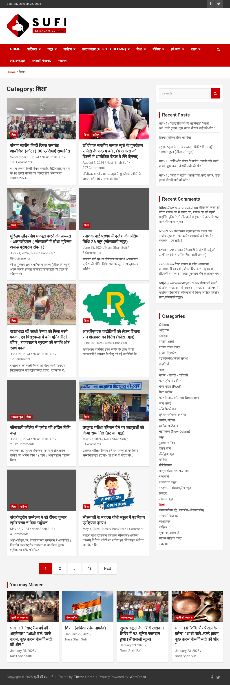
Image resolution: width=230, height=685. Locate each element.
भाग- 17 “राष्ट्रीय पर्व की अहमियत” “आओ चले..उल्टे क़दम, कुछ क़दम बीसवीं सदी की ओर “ (31, 636)
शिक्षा (139, 49)
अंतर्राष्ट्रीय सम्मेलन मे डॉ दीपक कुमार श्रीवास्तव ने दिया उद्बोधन (38, 520)
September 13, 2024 (24, 157)
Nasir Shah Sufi (52, 157)
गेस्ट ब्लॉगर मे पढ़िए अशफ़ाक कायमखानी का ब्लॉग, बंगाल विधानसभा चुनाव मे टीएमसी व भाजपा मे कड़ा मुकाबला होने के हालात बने (189, 269)
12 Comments (20, 359)
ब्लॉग (194, 49)
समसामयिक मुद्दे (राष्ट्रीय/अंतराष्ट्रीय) (181, 510)
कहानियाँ (164, 364)
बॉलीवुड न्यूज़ (166, 454)
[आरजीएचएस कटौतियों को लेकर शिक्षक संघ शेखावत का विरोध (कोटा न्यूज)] (114, 305)
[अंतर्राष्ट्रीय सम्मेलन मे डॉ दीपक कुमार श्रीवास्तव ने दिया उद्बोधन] (41, 490)
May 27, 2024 (92, 439)
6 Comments (92, 444)
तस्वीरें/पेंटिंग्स (167, 420)
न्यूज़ (50, 49)
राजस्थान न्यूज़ (168, 482)
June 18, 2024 (20, 439)
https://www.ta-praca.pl (176, 208)
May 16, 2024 (19, 529)
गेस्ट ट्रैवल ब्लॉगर (170, 381)
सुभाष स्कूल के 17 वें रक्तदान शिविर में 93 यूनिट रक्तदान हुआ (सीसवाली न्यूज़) (142, 633)
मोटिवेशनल (165, 465)
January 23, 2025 (132, 645)
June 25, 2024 (93, 247)
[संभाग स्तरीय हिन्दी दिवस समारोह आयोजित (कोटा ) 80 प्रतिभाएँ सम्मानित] (41, 119)
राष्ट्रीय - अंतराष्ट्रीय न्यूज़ (175, 488)
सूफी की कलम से (169, 533)
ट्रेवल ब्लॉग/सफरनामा (172, 415)
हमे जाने (175, 49)
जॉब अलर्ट (165, 403)
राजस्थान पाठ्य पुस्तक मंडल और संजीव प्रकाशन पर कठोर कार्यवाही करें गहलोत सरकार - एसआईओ (186, 236)
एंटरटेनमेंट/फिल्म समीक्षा (173, 358)
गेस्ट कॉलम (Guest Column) (104, 49)
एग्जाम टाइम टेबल (169, 347)
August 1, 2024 (93, 162)
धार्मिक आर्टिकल (168, 426)
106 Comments (21, 162)
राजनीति (164, 477)
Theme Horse (84, 677)
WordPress (138, 677)
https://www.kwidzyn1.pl (176, 283)
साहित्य (68, 49)
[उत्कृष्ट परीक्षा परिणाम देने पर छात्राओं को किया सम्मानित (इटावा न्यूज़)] (114, 401)
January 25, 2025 (22, 651)
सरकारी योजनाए (41, 61)
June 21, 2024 (20, 354)
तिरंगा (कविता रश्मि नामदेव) (175, 138)
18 (90, 568)
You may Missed (27, 584)
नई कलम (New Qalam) (174, 432)
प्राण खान (165, 448)
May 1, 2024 (91, 529)
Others (164, 325)
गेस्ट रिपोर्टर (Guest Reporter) (179, 398)
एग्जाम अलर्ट (166, 342)
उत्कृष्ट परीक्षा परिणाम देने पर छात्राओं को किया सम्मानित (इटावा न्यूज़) (113, 430)
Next (107, 568)
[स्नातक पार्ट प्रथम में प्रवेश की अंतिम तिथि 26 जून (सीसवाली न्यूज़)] (114, 209)
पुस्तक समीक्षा (167, 443)
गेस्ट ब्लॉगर (165, 392)
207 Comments (94, 168)
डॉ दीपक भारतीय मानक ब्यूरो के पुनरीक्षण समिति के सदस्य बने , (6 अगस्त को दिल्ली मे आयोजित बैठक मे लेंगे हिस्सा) (113, 151)
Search (215, 93)
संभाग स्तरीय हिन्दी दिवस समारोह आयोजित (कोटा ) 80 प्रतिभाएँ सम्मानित (40, 148)
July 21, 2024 (19, 253)
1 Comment (135, 529)
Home (15, 49)
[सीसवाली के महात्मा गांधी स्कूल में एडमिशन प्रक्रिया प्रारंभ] (114, 490)
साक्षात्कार (164, 521)
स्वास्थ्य (62, 61)
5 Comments (92, 253)
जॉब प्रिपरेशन (167, 409)
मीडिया (156, 49)
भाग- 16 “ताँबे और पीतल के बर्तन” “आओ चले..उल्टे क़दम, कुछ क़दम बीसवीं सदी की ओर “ (197, 636)
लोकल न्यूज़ (17, 417)
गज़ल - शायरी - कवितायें (173, 375)
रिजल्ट (163, 493)
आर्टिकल (32, 49)
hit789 (163, 231)
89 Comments (20, 258)
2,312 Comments (22, 444)
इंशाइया (163, 336)
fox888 (164, 250)
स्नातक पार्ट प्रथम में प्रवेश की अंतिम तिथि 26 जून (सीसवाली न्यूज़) (110, 238)
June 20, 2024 (93, 343)
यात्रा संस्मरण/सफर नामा (174, 471)
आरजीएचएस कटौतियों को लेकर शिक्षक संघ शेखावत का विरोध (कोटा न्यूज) (111, 334)
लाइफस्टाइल (17, 61)
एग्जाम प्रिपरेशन (169, 353)
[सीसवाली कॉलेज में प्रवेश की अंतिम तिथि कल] (41, 401)
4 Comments (19, 534)
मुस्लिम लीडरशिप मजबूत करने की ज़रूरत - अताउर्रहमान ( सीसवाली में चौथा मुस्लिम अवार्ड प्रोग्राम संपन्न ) (40, 241)
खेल (161, 370)
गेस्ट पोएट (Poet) (170, 387)
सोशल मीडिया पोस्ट (170, 538)
